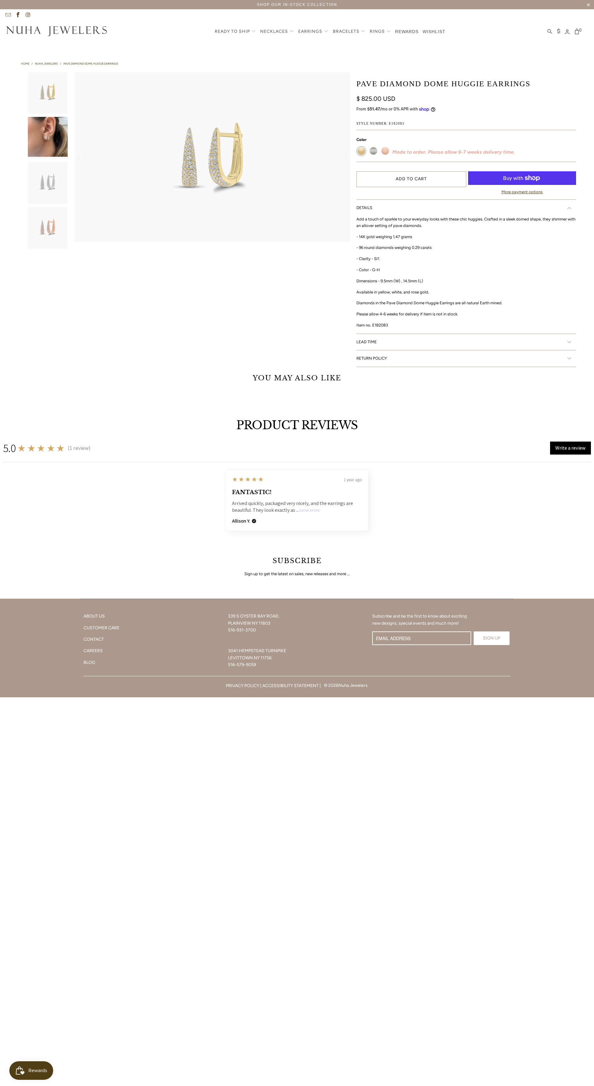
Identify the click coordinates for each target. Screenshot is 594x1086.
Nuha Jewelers (353, 685)
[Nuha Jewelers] (56, 31)
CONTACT (94, 639)
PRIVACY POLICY (242, 685)
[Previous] (79, 157)
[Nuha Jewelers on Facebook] (18, 15)
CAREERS (93, 650)
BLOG (89, 662)
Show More (309, 511)
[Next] (346, 157)
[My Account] (567, 31)
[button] (235, 32)
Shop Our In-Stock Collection (297, 4)
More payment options (522, 192)
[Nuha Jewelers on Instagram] (28, 15)
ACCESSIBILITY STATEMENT (290, 685)
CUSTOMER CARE (101, 628)
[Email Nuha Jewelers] (8, 15)
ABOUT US (94, 616)
